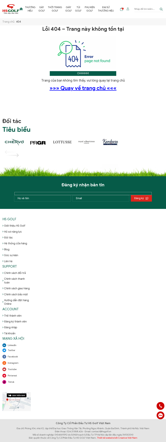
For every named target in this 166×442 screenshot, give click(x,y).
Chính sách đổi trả (15, 273)
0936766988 (160, 415)
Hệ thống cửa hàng (15, 243)
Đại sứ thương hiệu (106, 9)
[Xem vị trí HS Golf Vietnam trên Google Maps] (16, 401)
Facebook (13, 356)
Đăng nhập (10, 327)
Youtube (12, 369)
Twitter (11, 350)
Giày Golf (68, 9)
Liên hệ (8, 261)
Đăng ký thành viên (15, 321)
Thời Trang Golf (55, 9)
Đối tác (8, 237)
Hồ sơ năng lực (13, 231)
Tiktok (11, 382)
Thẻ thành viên (13, 315)
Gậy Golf (41, 9)
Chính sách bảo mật (16, 294)
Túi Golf (78, 9)
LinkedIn (12, 345)
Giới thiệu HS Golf (14, 225)
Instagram (13, 363)
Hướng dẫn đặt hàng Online (16, 302)
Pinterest (12, 375)
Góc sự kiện (11, 255)
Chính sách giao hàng (17, 288)
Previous (8, 152)
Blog (6, 249)
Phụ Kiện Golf (90, 9)
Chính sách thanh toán (14, 280)
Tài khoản (9, 333)
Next (8, 155)
